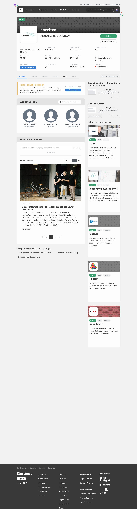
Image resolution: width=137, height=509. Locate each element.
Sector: (22, 47)
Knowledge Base (44, 487)
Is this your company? (111, 76)
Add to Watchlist (109, 41)
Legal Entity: (74, 64)
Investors (62, 483)
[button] (117, 10)
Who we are (43, 479)
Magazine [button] (30, 10)
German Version (86, 483)
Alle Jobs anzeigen (94, 116)
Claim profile (73, 90)
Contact (41, 483)
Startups (107, 4)
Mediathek (64, 10)
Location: (98, 64)
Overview (22, 76)
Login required (29, 68)
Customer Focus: (100, 47)
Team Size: (48, 56)
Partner (41, 495)
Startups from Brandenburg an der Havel (34, 253)
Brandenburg (102, 66)
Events (54, 10)
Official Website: (25, 64)
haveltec (117, 4)
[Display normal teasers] (79, 160)
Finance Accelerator (88, 494)
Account (75, 10)
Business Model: (75, 47)
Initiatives (63, 495)
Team (65, 76)
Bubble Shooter (86, 502)
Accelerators (64, 491)
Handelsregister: (75, 56)
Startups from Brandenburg (67, 253)
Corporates (63, 487)
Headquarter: (99, 56)
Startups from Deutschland (29, 257)
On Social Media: (50, 64)
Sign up (21, 479)
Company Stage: (50, 47)
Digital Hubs (64, 500)
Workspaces (64, 504)
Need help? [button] (51, 152)
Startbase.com (87, 4)
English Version (86, 479)
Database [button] (42, 10)
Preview (77, 148)
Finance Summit (86, 498)
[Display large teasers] (74, 160)
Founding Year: (25, 56)
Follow (108, 36)
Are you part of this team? (71, 102)
